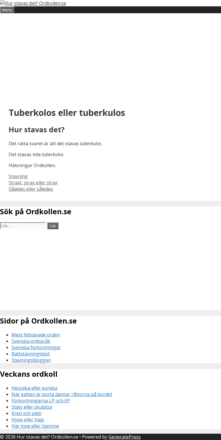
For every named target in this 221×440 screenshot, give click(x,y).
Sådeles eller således (31, 189)
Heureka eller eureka (34, 388)
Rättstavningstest (31, 354)
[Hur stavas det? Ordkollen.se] (33, 3)
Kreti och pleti (26, 413)
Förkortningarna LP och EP (41, 400)
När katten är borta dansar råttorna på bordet (62, 394)
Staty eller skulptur (32, 407)
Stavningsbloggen (31, 360)
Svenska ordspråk (31, 341)
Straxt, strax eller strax (33, 182)
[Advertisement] (110, 59)
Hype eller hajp (28, 419)
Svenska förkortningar (36, 347)
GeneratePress (124, 437)
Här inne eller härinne (35, 426)
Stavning (18, 176)
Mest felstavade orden (36, 335)
